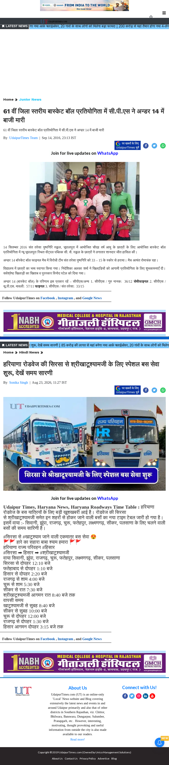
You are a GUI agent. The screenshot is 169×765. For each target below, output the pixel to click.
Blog (114, 758)
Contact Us (71, 758)
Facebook (47, 298)
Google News (92, 298)
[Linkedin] (145, 696)
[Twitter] (132, 696)
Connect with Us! (139, 687)
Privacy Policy (88, 758)
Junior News (30, 99)
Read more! (77, 739)
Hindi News (29, 352)
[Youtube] (152, 696)
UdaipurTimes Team (23, 138)
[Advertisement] (84, 63)
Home (8, 99)
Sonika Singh (18, 382)
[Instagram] (138, 696)
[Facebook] (125, 696)
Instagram (65, 298)
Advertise (103, 758)
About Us (77, 687)
